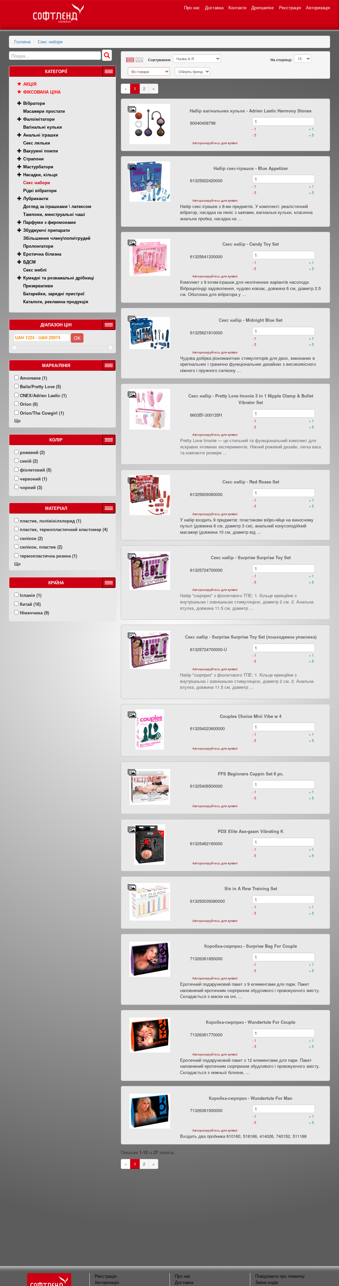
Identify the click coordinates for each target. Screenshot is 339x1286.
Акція (29, 84)
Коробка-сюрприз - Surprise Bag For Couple (250, 946)
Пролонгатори (38, 246)
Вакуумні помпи (40, 150)
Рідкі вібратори (40, 190)
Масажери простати (44, 111)
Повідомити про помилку (280, 1276)
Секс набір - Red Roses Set (250, 481)
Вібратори (34, 103)
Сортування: (159, 59)
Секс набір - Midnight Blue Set (250, 320)
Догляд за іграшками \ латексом (57, 206)
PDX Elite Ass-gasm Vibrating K (250, 831)
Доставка (214, 7)
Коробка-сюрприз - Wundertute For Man (250, 1098)
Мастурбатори (38, 166)
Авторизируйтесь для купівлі (214, 143)
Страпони (33, 158)
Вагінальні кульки (42, 127)
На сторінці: (281, 59)
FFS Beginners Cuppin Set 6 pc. (251, 773)
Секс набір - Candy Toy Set (250, 244)
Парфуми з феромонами (49, 222)
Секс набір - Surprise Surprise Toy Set (251, 557)
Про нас (192, 7)
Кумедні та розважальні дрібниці (58, 277)
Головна (22, 41)
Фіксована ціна (42, 92)
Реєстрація (290, 7)
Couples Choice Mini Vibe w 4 (250, 716)
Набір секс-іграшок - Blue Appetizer (251, 168)
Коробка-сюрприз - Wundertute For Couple (250, 1022)
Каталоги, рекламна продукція (55, 301)
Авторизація (318, 7)
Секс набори (50, 41)
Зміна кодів (266, 1282)
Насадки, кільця (40, 174)
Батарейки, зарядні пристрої (53, 293)
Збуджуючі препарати (46, 230)
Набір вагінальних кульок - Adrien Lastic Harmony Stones (251, 110)
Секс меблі (35, 270)
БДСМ (29, 262)
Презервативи (38, 285)
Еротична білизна (42, 254)
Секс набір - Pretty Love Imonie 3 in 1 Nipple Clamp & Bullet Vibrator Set (250, 399)
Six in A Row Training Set (250, 888)
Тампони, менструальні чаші (54, 214)
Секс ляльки (36, 143)
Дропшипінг (262, 7)
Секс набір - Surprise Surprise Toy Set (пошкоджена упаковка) (250, 637)
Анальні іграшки (40, 135)
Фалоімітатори (39, 119)
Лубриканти (35, 198)
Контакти (237, 7)
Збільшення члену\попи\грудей (56, 238)
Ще (17, 420)
